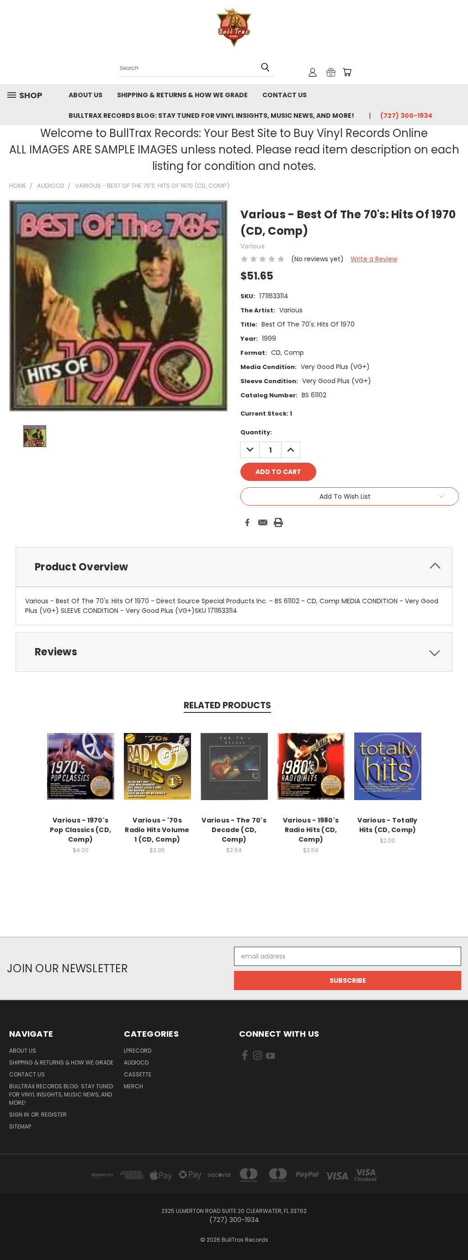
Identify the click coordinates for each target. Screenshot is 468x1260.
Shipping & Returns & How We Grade (182, 95)
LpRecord (137, 1050)
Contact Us (284, 95)
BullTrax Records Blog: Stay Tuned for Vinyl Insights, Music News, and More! (211, 115)
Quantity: (256, 432)
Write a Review (374, 259)
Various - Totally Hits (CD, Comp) (387, 825)
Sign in (19, 1114)
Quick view (80, 756)
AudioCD (136, 1062)
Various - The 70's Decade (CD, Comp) (234, 830)
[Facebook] (247, 522)
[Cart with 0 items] (346, 72)
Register (54, 1114)
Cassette (137, 1074)
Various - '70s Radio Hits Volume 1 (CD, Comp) (157, 830)
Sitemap (20, 1126)
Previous (454, 1231)
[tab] (234, 567)
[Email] (262, 522)
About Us (85, 95)
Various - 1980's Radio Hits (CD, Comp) (311, 830)
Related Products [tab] (227, 705)
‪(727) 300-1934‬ (406, 115)
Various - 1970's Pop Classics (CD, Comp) (80, 830)
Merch (133, 1086)
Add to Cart (80, 773)
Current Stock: (266, 413)
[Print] (278, 522)
